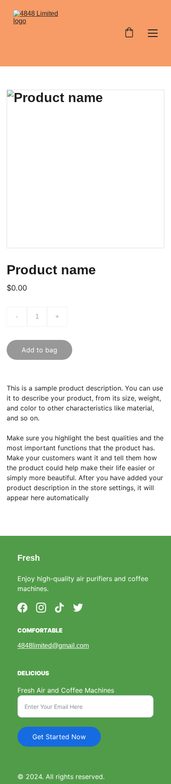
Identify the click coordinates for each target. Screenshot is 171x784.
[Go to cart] (129, 33)
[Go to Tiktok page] (59, 608)
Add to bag (39, 350)
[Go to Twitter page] (78, 608)
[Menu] (153, 33)
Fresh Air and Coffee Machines (65, 690)
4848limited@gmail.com (53, 645)
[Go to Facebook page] (22, 608)
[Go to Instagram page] (41, 608)
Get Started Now (59, 737)
